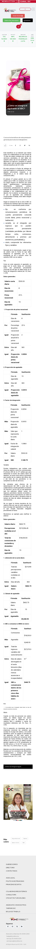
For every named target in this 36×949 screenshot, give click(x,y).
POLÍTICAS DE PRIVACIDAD (15, 881)
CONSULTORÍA (11, 895)
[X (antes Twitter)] (17, 926)
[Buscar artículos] (25, 9)
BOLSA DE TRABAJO (13, 912)
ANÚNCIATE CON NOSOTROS (16, 905)
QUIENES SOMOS (12, 864)
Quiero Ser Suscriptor (12, 20)
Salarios (25, 838)
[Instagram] (12, 926)
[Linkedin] (22, 926)
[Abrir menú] (33, 9)
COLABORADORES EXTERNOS (16, 891)
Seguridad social (16, 838)
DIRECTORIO (10, 868)
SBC (24, 842)
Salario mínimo (15, 842)
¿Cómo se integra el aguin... (13, 767)
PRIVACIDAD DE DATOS (13, 884)
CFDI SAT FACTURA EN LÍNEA (15, 898)
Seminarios (27, 20)
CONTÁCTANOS (11, 871)
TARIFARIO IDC (11, 908)
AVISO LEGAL (10, 878)
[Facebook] (8, 926)
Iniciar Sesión (17, 16)
